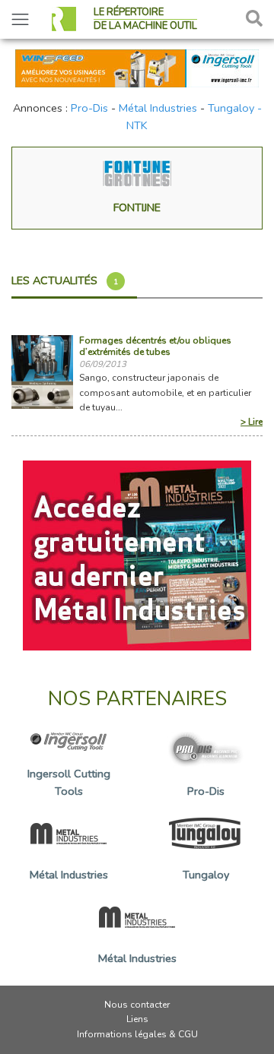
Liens (137, 1019)
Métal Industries (158, 108)
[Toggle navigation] (20, 19)
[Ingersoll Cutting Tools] (137, 66)
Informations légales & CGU (137, 1034)
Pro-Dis (89, 108)
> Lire (252, 422)
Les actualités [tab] (64, 280)
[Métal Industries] (137, 554)
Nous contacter (137, 1005)
